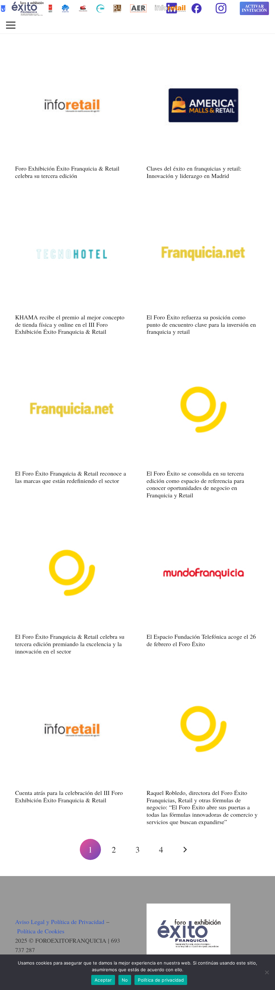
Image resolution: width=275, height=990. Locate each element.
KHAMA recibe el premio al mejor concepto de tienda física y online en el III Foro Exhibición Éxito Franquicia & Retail (69, 324)
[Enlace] (83, 8)
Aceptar (103, 980)
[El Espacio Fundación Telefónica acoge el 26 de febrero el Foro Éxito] (203, 521)
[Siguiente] (184, 849)
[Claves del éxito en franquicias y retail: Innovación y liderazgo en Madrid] (203, 53)
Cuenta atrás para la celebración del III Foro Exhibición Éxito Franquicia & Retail (69, 796)
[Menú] (10, 25)
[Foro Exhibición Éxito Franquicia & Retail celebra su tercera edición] (71, 53)
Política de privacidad (161, 980)
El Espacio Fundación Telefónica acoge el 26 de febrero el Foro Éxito (201, 640)
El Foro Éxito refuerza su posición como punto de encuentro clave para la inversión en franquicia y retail (201, 324)
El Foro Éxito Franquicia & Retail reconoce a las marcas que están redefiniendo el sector (70, 477)
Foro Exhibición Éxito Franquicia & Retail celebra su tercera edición (67, 172)
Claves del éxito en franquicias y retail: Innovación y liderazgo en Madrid (194, 172)
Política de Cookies (40, 931)
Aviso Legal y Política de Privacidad (59, 922)
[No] (266, 972)
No (125, 980)
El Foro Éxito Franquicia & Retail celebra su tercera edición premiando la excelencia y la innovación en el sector (69, 643)
